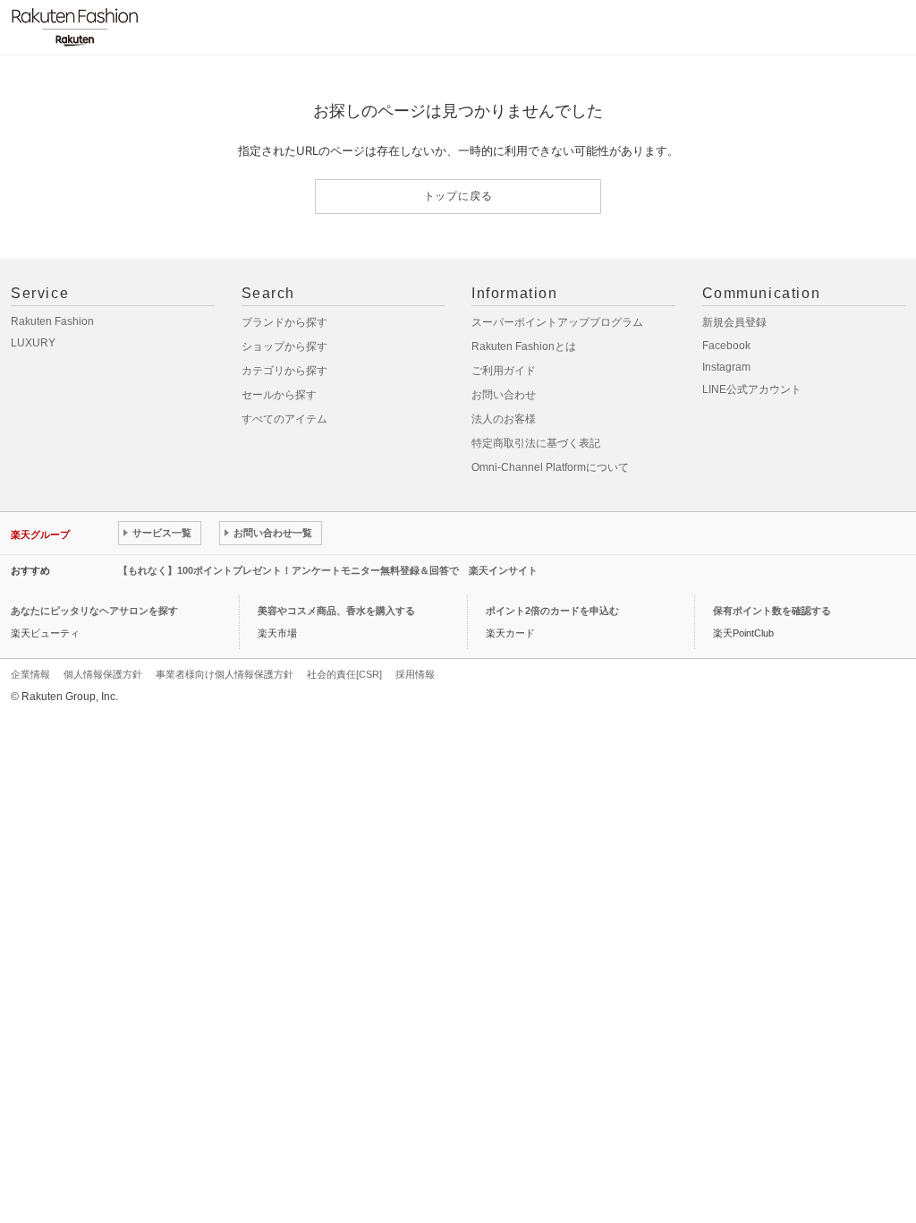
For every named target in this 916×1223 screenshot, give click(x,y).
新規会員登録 (734, 322)
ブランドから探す (284, 322)
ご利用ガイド (503, 370)
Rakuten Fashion (52, 321)
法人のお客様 (503, 419)
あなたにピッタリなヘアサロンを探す (94, 610)
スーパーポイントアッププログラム (557, 322)
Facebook (726, 345)
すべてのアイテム (284, 419)
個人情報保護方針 (103, 674)
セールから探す (279, 395)
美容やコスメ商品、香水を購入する (336, 610)
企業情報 (30, 674)
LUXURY (33, 343)
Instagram (726, 367)
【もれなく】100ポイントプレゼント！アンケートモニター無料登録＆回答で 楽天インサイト (328, 570)
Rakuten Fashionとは (523, 346)
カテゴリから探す (284, 370)
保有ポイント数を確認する (772, 610)
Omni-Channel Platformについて (550, 467)
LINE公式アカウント (752, 389)
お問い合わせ (503, 395)
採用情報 (415, 674)
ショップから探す (284, 346)
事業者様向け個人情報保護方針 (224, 674)
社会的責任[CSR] (344, 674)
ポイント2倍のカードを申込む (552, 610)
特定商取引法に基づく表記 (535, 443)
